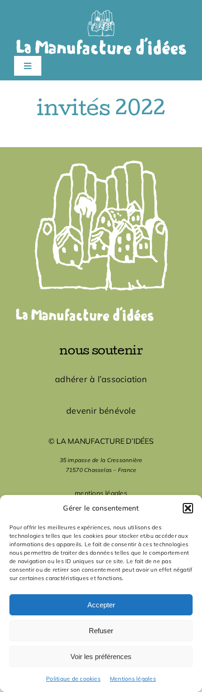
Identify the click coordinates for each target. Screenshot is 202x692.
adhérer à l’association (101, 379)
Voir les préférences (101, 657)
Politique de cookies (73, 678)
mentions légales (101, 493)
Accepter (101, 605)
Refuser (101, 631)
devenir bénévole (101, 410)
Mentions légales (133, 678)
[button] (188, 508)
